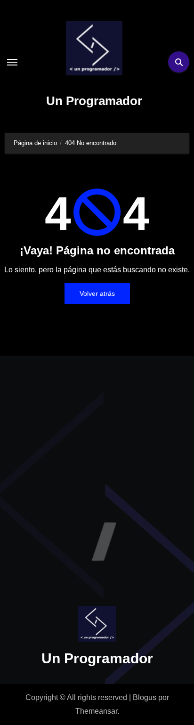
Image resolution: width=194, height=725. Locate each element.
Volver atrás (97, 293)
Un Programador (94, 101)
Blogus (144, 697)
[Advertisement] (97, 472)
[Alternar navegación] (12, 62)
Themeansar (96, 711)
